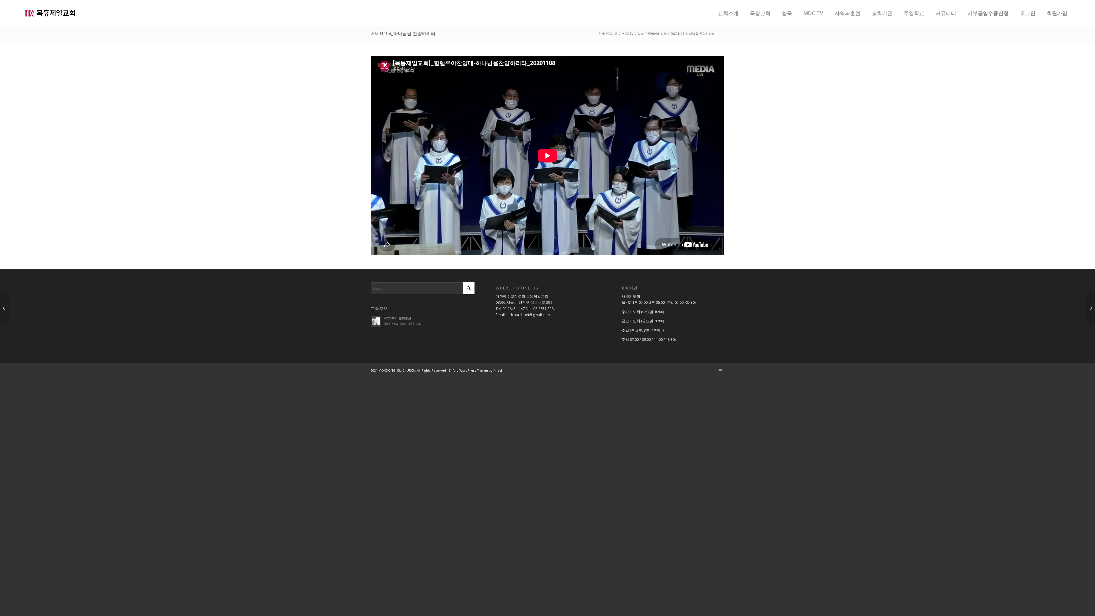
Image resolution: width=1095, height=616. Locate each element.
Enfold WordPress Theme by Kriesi (475, 370)
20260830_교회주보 (397, 318)
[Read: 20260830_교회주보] (376, 321)
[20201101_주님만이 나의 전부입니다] (1090, 308)
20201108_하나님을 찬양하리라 (403, 33)
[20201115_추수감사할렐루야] (4, 308)
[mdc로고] (50, 13)
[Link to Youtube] (720, 370)
